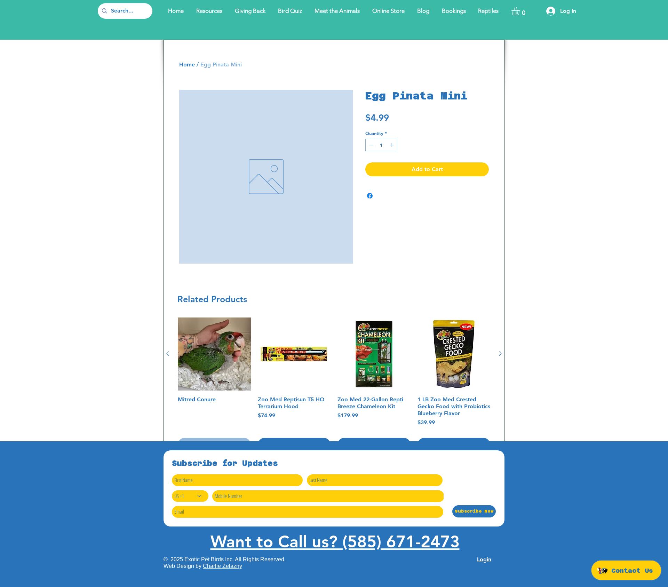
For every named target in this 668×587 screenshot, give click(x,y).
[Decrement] (370, 145)
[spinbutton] (381, 145)
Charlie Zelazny (222, 566)
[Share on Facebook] (370, 196)
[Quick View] (214, 354)
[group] (334, 384)
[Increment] (392, 145)
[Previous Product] (168, 353)
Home (187, 64)
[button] (520, 11)
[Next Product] (500, 353)
